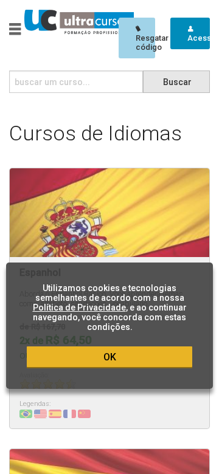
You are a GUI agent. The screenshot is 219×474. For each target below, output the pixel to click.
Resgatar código (145, 42)
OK (109, 357)
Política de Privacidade (79, 307)
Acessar (198, 38)
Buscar (177, 82)
